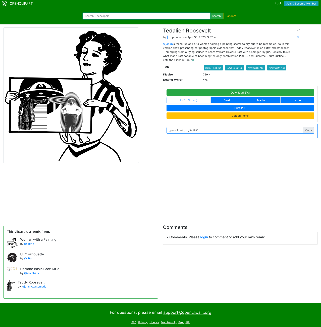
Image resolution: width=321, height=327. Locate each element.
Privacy (143, 322)
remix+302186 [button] (235, 67)
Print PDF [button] (240, 108)
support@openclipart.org (187, 312)
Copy (308, 130)
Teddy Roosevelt (31, 282)
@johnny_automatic (34, 286)
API (187, 322)
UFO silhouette (32, 254)
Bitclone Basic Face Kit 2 (39, 269)
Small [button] (227, 100)
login (204, 237)
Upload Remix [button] (240, 115)
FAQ (133, 322)
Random (231, 16)
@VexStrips (31, 273)
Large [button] (297, 100)
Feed (181, 322)
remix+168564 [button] (213, 67)
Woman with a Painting (38, 239)
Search (216, 16)
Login (278, 3)
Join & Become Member (301, 3)
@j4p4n (168, 44)
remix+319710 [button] (255, 67)
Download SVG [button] (240, 92)
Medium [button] (262, 100)
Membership (169, 322)
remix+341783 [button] (277, 67)
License (154, 322)
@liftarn (29, 258)
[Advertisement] (160, 191)
